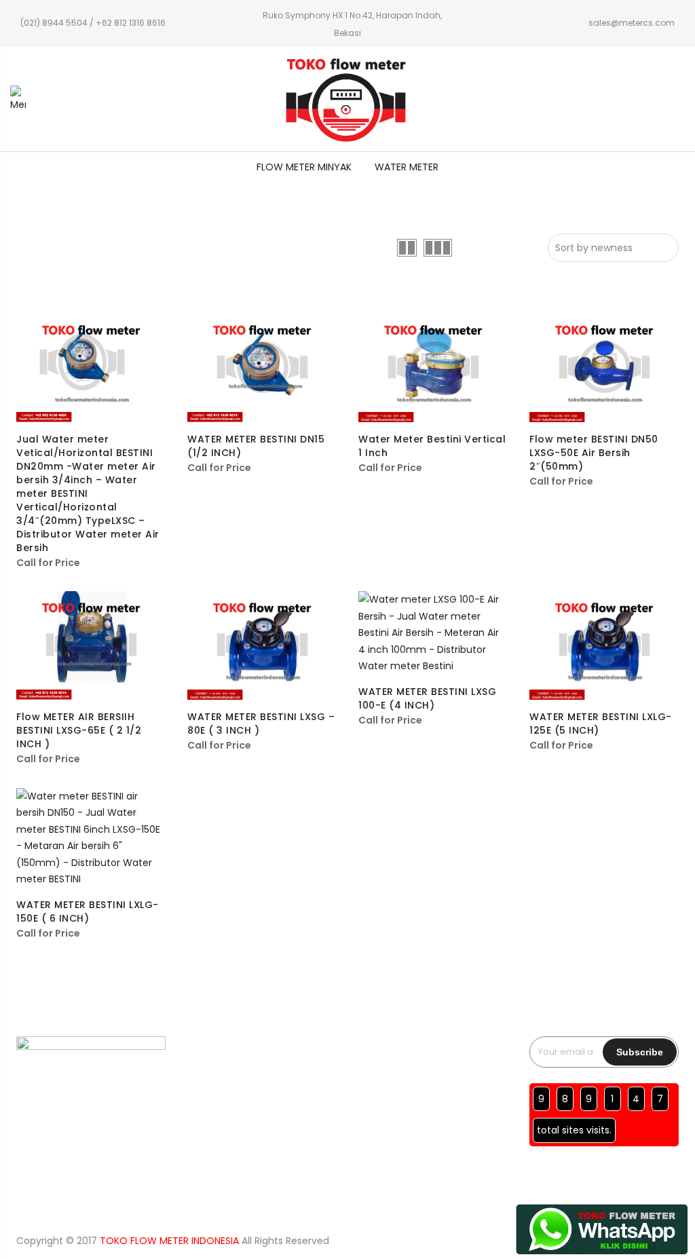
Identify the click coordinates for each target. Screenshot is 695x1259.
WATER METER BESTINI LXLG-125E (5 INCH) (600, 723)
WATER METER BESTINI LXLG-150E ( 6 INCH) (87, 911)
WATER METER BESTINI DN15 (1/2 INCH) (255, 445)
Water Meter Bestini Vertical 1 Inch (432, 445)
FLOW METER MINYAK (304, 167)
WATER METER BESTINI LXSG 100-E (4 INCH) (427, 698)
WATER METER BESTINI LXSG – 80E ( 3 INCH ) (261, 723)
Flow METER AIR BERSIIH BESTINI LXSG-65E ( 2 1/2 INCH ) (78, 730)
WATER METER (406, 167)
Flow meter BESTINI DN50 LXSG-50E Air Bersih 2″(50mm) (593, 452)
